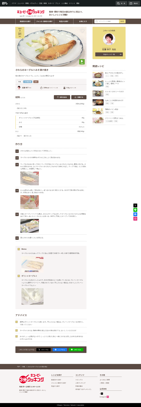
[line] (135, 210)
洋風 (112, 112)
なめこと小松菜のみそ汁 (114, 100)
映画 (45, 3)
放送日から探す (25, 21)
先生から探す (63, 21)
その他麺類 (109, 121)
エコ (107, 76)
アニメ (57, 3)
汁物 (112, 103)
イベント (72, 3)
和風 (112, 76)
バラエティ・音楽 (36, 3)
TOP (18, 366)
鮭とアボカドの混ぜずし (114, 73)
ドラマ (14, 3)
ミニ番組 (64, 3)
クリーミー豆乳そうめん (114, 118)
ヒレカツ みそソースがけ (114, 91)
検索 (122, 21)
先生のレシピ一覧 (109, 54)
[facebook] (135, 214)
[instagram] (135, 219)
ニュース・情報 (23, 3)
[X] (135, 205)
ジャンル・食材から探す (44, 21)
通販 (77, 3)
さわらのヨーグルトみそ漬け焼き (37, 366)
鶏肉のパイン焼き (111, 109)
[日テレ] (5, 3)
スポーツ (51, 3)
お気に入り (83, 21)
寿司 (116, 76)
